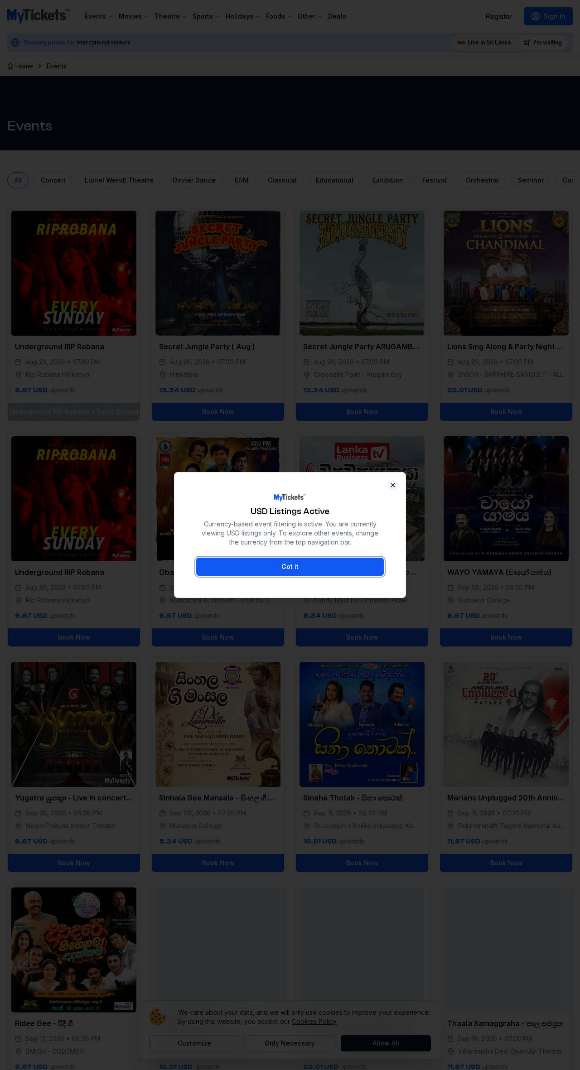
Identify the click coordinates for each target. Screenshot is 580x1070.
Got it (290, 566)
